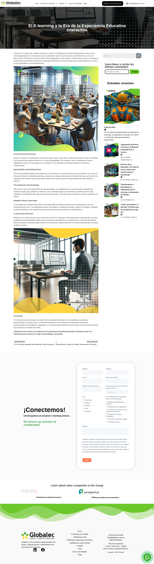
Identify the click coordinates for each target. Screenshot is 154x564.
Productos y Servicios (47, 3)
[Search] (138, 55)
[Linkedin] (37, 551)
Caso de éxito (109, 127)
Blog (85, 3)
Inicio (37, 3)
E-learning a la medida (79, 534)
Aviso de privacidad (115, 535)
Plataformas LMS (79, 537)
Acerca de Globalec (75, 3)
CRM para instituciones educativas (80, 540)
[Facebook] (44, 551)
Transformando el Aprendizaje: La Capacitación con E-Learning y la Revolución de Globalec (130, 190)
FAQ (80, 549)
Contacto (62, 3)
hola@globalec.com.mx (116, 537)
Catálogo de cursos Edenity (80, 543)
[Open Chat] (147, 557)
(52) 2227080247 (115, 540)
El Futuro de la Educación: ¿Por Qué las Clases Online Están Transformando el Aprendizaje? (130, 170)
